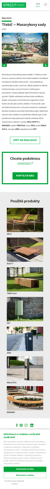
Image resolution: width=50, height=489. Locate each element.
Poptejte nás (25, 176)
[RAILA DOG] (25, 371)
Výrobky (38, 6)
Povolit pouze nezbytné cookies (14, 482)
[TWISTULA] (25, 281)
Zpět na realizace (25, 140)
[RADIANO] (25, 400)
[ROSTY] (25, 252)
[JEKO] (25, 341)
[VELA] (25, 222)
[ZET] (25, 311)
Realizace (7, 18)
